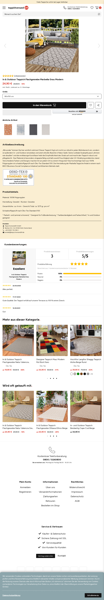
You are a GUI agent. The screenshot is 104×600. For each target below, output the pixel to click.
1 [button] (47, 378)
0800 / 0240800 (52, 459)
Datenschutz (77, 496)
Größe (5, 92)
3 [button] (53, 378)
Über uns (50, 487)
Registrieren (25, 491)
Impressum (77, 491)
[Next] (99, 45)
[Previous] (5, 45)
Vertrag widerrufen (45, 556)
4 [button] (56, 378)
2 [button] (50, 378)
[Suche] (98, 14)
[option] (52, 2)
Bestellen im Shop (50, 505)
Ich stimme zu (93, 595)
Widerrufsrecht (77, 487)
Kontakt (62, 555)
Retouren (50, 500)
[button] (77, 112)
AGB (77, 500)
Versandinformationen (50, 491)
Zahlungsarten (50, 496)
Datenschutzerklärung (11, 595)
